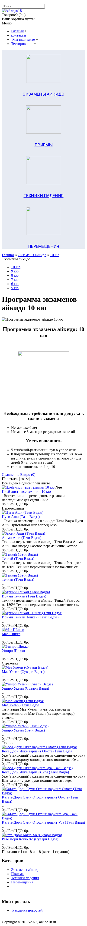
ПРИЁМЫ (44, 144)
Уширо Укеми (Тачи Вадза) (23, 730)
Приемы (17, 874)
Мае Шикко (11, 634)
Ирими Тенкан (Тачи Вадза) (24, 596)
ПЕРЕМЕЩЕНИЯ (43, 246)
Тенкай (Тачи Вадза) (18, 558)
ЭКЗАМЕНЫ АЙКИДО (43, 94)
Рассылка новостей (27, 910)
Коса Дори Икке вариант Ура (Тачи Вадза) (35, 772)
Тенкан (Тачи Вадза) (18, 579)
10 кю (54, 255)
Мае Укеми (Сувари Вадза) (23, 672)
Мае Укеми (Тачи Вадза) (21, 705)
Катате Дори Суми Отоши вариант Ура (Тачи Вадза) (43, 822)
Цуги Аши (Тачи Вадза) (21, 517)
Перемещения (22, 882)
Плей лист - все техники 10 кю (26, 491)
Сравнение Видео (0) (18, 474)
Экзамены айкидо (32, 255)
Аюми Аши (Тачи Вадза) (21, 538)
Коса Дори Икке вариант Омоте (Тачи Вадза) (37, 751)
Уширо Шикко (13, 651)
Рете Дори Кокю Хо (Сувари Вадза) (30, 839)
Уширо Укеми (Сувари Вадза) (25, 688)
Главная (8, 255)
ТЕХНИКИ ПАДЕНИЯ (44, 195)
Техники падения (25, 878)
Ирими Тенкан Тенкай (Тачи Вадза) (30, 617)
